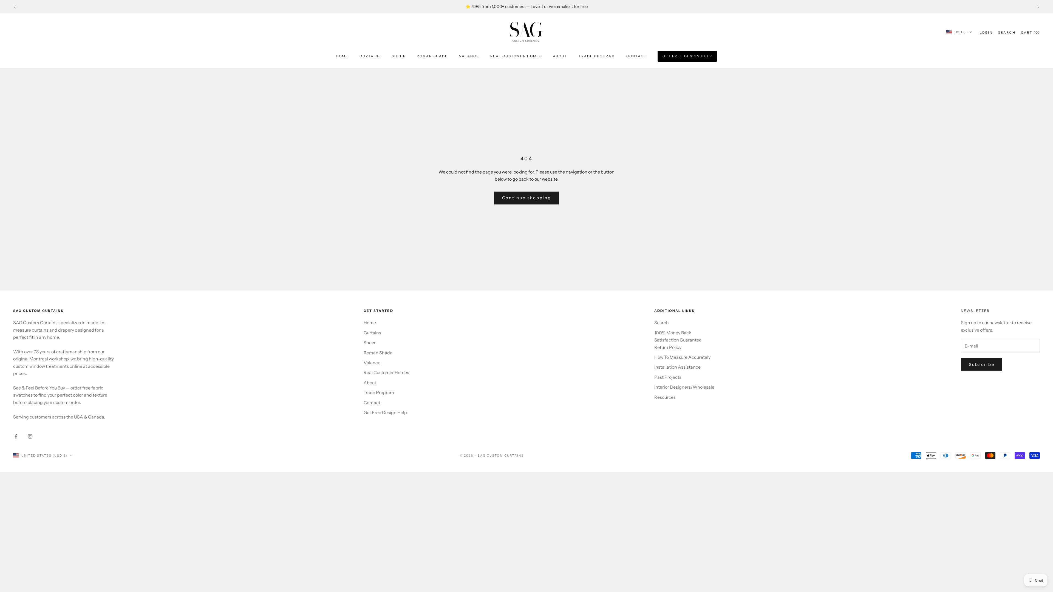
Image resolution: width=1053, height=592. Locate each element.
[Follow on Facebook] (16, 436)
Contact (636, 56)
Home (342, 56)
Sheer (399, 56)
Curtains (370, 56)
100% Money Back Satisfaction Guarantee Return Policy (677, 340)
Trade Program (597, 56)
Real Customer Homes (516, 56)
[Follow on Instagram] (30, 436)
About (560, 56)
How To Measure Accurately (682, 357)
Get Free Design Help (687, 56)
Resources (665, 397)
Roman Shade (432, 56)
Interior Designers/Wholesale (684, 387)
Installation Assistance (677, 367)
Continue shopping (526, 197)
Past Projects (667, 377)
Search (661, 322)
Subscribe (981, 364)
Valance (469, 56)
